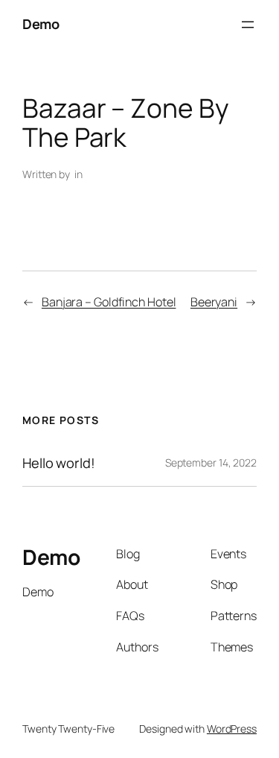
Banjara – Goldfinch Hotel (109, 302)
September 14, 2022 (211, 462)
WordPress (232, 728)
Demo (40, 24)
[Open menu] (248, 25)
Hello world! (58, 462)
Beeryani (213, 302)
